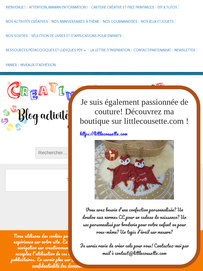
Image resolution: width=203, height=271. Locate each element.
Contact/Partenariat (152, 50)
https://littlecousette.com (103, 133)
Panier (11, 64)
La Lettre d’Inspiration (110, 50)
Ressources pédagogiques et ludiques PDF (44, 50)
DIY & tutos (167, 7)
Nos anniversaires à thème (75, 21)
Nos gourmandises (120, 21)
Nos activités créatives (27, 21)
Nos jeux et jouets (157, 21)
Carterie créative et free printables (122, 7)
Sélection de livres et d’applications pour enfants (76, 35)
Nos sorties (17, 35)
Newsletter (184, 50)
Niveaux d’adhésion (38, 64)
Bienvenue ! (16, 7)
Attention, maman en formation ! (58, 7)
